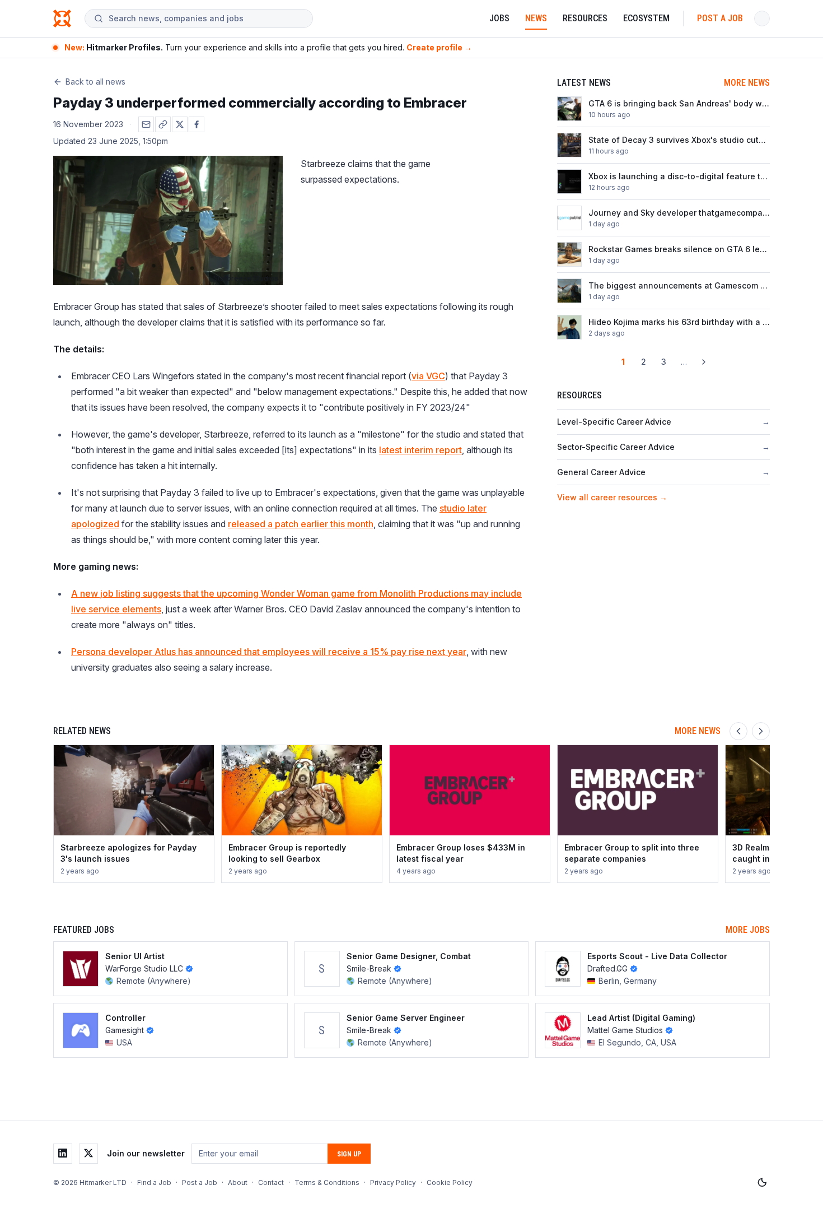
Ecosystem (646, 18)
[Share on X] (180, 124)
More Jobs (748, 929)
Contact (271, 1182)
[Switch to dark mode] (762, 1183)
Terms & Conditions (326, 1182)
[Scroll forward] (761, 731)
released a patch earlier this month (300, 523)
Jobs (499, 18)
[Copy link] (163, 124)
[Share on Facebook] (196, 124)
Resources (585, 18)
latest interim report (420, 450)
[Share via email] (146, 124)
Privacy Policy (393, 1182)
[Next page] (704, 362)
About (237, 1182)
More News (747, 82)
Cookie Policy (450, 1182)
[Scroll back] (738, 731)
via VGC (428, 376)
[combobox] (206, 18)
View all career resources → (612, 497)
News (536, 18)
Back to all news (95, 81)
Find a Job (154, 1182)
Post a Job (720, 18)
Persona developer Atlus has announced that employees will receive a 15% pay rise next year (268, 651)
